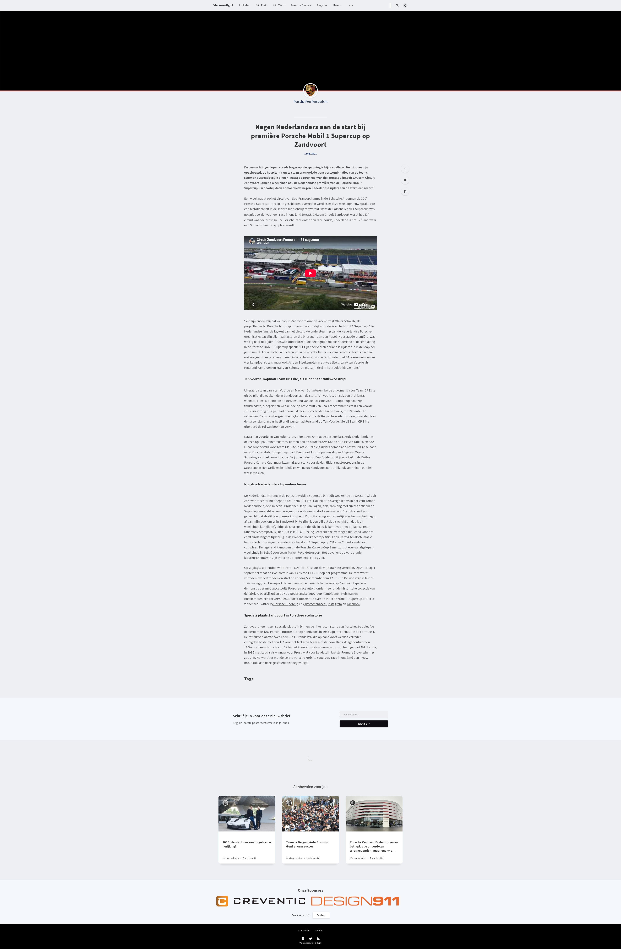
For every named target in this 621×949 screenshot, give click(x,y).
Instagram (335, 604)
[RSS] (318, 938)
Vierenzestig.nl (223, 5)
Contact (321, 915)
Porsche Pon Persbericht (311, 101)
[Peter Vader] (225, 803)
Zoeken (319, 930)
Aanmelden (304, 930)
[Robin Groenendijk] (352, 803)
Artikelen (244, 5)
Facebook (353, 604)
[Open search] (397, 5)
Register (322, 5)
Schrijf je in (364, 723)
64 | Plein (261, 5)
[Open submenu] (351, 5)
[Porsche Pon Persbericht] (310, 91)
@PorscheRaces (314, 604)
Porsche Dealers (301, 5)
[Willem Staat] (289, 803)
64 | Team (279, 5)
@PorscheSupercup (284, 604)
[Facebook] (405, 191)
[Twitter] (405, 180)
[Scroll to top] (405, 169)
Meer (336, 5)
